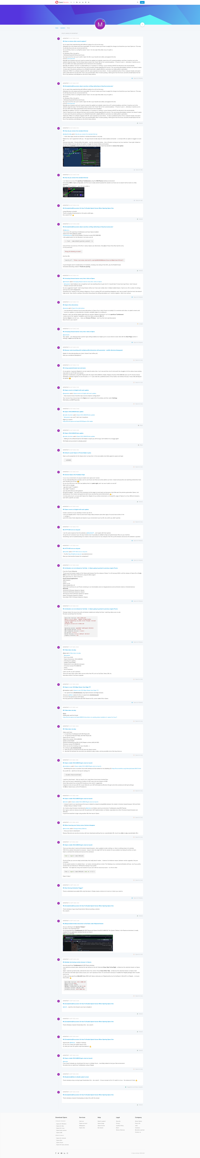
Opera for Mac (60, 1126)
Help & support (102, 1121)
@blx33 (65, 1007)
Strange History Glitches (80, 828)
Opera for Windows (61, 1123)
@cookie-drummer (68, 415)
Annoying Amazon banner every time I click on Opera (87, 281)
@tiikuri (71, 695)
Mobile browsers (59, 1135)
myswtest (66, 38)
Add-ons (81, 1121)
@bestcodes (66, 828)
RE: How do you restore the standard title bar (75, 131)
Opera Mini (59, 1140)
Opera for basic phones (62, 1144)
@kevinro (66, 230)
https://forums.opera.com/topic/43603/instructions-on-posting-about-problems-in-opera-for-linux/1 (90, 717)
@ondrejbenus (67, 766)
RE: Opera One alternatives (70, 305)
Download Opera (61, 1117)
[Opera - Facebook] (56, 1153)
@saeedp (65, 308)
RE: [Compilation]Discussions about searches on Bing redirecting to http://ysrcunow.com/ (88, 86)
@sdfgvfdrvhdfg (67, 134)
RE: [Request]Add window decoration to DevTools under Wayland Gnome (83, 923)
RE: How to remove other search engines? (74, 41)
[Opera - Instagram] (67, 1153)
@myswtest (67, 284)
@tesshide (66, 551)
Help (99, 1117)
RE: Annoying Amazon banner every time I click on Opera (79, 278)
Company (138, 1117)
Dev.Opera (100, 1127)
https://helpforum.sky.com (75, 554)
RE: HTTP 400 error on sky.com (71, 529)
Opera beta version (61, 1130)
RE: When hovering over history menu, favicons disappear (79, 825)
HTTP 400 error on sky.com (79, 551)
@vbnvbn (65, 801)
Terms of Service (120, 1130)
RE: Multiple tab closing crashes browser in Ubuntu (77, 962)
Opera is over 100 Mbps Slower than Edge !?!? (86, 690)
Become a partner (140, 1130)
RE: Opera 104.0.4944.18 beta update (73, 411)
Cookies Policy (120, 1125)
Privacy (118, 1123)
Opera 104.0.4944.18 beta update (86, 415)
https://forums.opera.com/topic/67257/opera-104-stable (78, 421)
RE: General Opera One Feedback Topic (74, 474)
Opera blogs (101, 1123)
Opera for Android (61, 1138)
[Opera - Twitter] (58, 1153)
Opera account (83, 1123)
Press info (137, 1123)
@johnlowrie (66, 281)
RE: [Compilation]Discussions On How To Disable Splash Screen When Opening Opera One (88, 208)
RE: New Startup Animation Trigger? (73, 888)
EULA (117, 1127)
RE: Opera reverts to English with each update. (76, 390)
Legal (118, 1117)
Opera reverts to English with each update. (85, 393)
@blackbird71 (90, 533)
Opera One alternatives (78, 308)
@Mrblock (72, 1042)
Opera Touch (59, 1142)
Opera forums (101, 1125)
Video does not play (75, 653)
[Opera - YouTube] (61, 1153)
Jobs (136, 1125)
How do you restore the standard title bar (86, 134)
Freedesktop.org (67, 235)
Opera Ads (82, 1127)
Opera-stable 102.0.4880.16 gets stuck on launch (88, 766)
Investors (137, 1127)
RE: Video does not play (69, 650)
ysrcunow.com (71, 58)
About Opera (138, 1121)
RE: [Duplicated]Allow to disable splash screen (76, 1077)
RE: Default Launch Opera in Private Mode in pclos (77, 452)
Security (118, 1121)
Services (82, 1117)
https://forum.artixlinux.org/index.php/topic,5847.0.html (126, 768)
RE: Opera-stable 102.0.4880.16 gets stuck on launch (77, 763)
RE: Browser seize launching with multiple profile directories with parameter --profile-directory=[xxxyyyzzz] (92, 350)
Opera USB (59, 1132)
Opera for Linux (60, 1128)
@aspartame (66, 393)
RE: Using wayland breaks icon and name (74, 368)
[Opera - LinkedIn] (64, 1153)
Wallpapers (82, 1125)
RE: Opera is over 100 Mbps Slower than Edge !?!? (77, 687)
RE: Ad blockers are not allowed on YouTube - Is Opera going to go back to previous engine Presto (90, 568)
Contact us (138, 1132)
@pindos (88, 808)
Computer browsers (60, 1121)
